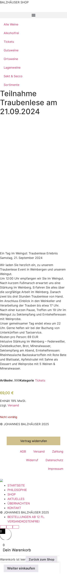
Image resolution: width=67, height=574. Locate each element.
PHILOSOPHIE (17, 490)
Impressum (55, 469)
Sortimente (11, 85)
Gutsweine (11, 50)
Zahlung (57, 451)
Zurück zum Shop (41, 559)
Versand (13, 405)
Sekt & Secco (13, 76)
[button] (33, 15)
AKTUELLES (15, 499)
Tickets (9, 41)
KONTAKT (14, 508)
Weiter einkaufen (21, 568)
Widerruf (32, 460)
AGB (23, 451)
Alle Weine (11, 24)
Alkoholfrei (11, 33)
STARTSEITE (16, 485)
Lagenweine (12, 67)
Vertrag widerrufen (33, 441)
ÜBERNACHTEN (18, 503)
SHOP (11, 494)
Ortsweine (11, 59)
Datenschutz (54, 460)
